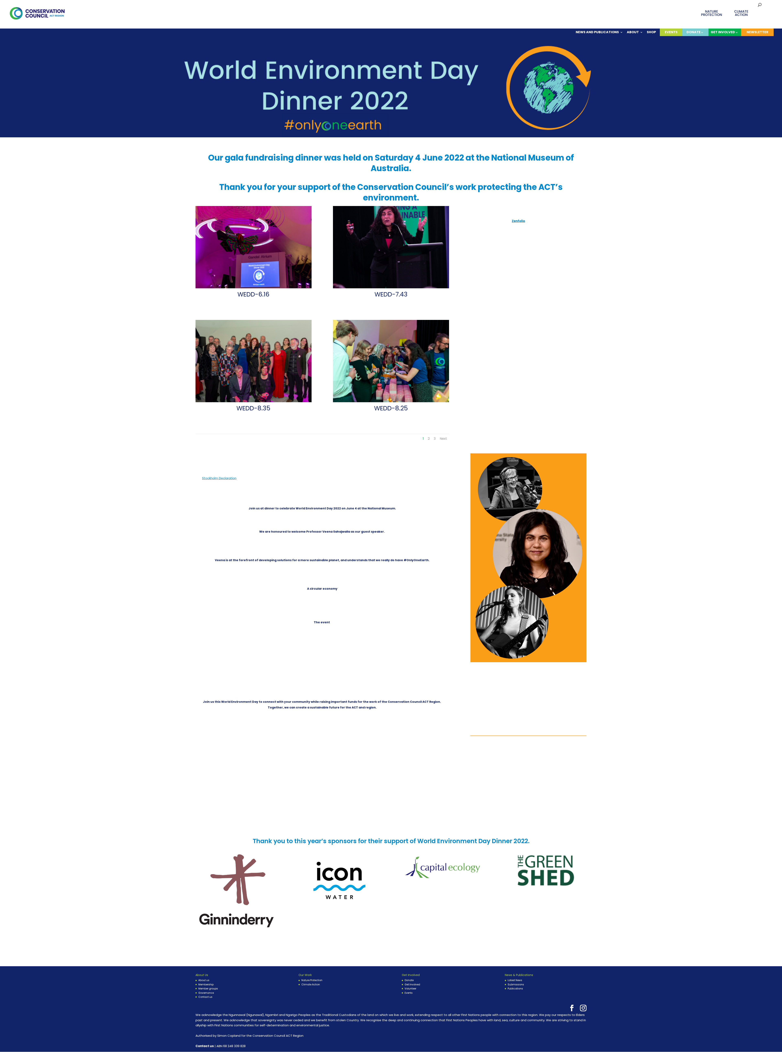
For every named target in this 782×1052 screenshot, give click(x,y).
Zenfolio (518, 221)
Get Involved (412, 984)
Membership (206, 984)
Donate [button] (693, 32)
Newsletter (757, 32)
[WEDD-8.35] (254, 402)
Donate (409, 980)
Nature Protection (311, 980)
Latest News (515, 980)
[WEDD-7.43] (391, 288)
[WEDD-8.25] (391, 402)
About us (203, 980)
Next (443, 438)
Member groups (208, 988)
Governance (206, 993)
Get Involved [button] (723, 32)
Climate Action (310, 984)
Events (671, 32)
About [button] (633, 32)
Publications (515, 988)
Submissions (516, 984)
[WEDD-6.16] (254, 288)
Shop (651, 32)
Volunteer (410, 988)
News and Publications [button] (597, 32)
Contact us (205, 997)
